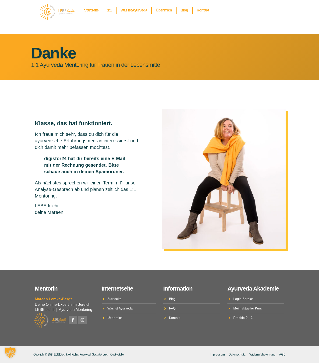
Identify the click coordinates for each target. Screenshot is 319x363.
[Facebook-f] (73, 320)
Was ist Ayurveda (134, 10)
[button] (10, 352)
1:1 (109, 10)
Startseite (91, 10)
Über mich (164, 10)
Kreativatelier (117, 354)
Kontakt (203, 10)
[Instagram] (82, 320)
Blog (184, 10)
